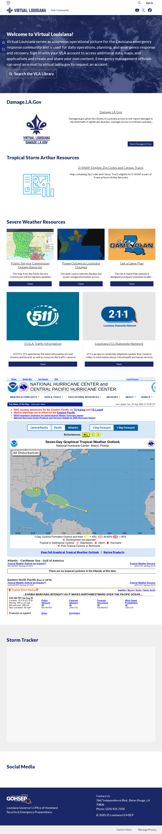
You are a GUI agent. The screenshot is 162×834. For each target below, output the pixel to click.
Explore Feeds (124, 829)
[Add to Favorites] (3, 42)
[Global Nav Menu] (8, 2)
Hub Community (60, 10)
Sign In (149, 2)
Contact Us (103, 796)
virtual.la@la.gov (56, 64)
